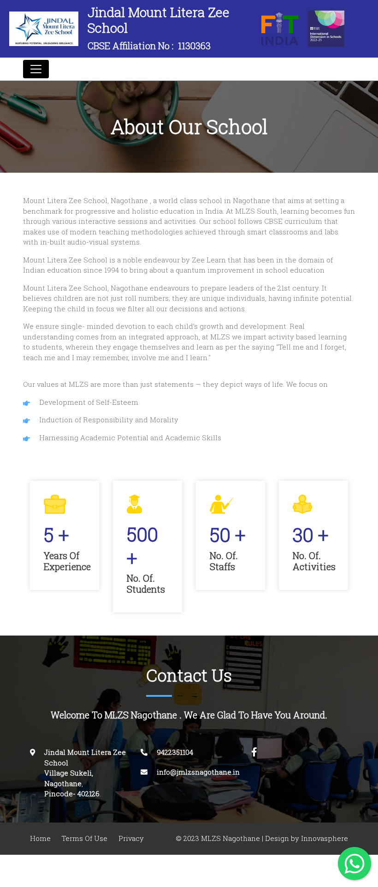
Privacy (131, 838)
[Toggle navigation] (36, 69)
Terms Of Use (84, 838)
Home (40, 838)
